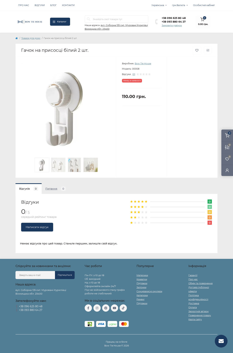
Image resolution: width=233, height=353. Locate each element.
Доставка (193, 303)
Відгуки (40, 5)
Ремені (140, 299)
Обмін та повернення (200, 283)
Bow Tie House (143, 63)
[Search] (89, 19)
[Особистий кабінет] (227, 170)
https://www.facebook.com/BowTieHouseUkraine (88, 308)
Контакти (68, 5)
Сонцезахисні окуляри (149, 291)
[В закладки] (197, 50)
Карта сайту (195, 319)
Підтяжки (142, 283)
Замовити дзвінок (172, 25)
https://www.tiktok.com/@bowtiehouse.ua (123, 308)
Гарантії (192, 275)
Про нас (23, 5)
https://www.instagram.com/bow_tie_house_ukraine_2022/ (97, 308)
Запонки (141, 287)
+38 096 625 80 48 (174, 18)
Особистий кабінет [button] (204, 5)
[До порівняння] (208, 50)
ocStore (123, 341)
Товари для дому (30, 38)
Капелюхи (142, 295)
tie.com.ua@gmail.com (98, 316)
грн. (178, 5)
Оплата (192, 307)
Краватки (142, 279)
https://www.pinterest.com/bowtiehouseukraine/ (105, 308)
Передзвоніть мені (25, 314)
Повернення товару (199, 315)
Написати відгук (37, 227)
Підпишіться (65, 275)
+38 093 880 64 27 (174, 21)
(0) (133, 74)
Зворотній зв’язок (198, 311)
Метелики (142, 275)
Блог (53, 5)
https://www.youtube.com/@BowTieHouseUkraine (114, 308)
